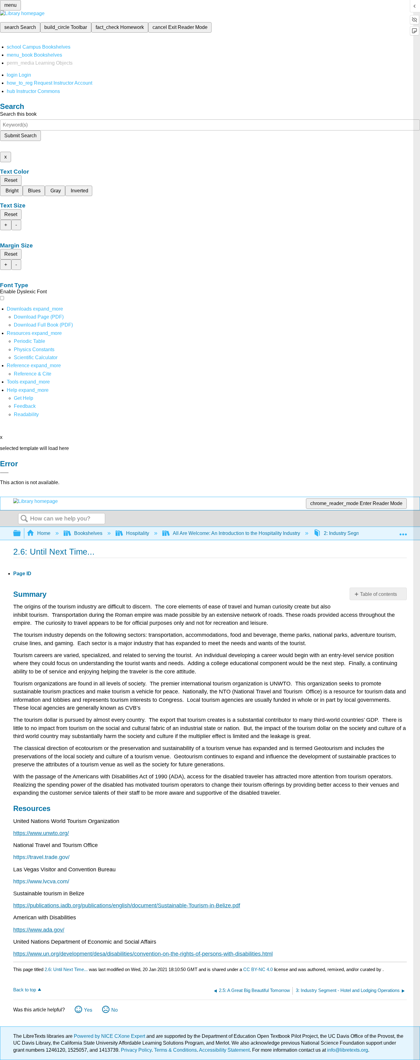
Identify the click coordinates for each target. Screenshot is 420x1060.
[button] (25, 406)
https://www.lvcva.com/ (41, 881)
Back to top (24, 989)
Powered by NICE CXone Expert (110, 1036)
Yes (88, 1010)
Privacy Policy (136, 1050)
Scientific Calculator (35, 357)
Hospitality (137, 533)
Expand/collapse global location (403, 531)
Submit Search (20, 135)
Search (24, 519)
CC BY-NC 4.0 (258, 969)
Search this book (18, 114)
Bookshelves (88, 533)
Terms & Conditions (175, 1050)
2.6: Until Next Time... (66, 969)
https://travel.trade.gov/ (41, 857)
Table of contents (378, 594)
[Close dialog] (4, 472)
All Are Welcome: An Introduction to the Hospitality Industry (236, 533)
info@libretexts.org (347, 1050)
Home (44, 533)
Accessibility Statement (224, 1050)
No (114, 1010)
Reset (10, 180)
